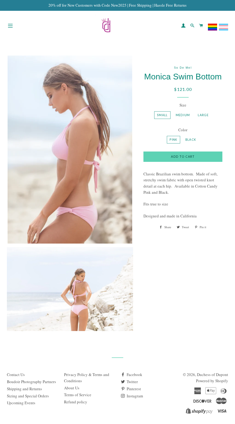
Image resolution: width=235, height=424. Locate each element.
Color (182, 129)
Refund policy (75, 401)
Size (182, 105)
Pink (173, 139)
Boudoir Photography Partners (31, 381)
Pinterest (133, 388)
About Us (71, 387)
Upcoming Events (21, 402)
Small (162, 115)
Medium (183, 115)
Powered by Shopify (212, 380)
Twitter (132, 381)
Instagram (134, 396)
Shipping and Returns (24, 388)
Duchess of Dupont (212, 374)
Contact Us (16, 374)
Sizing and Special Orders (28, 396)
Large (203, 115)
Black (190, 139)
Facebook (134, 374)
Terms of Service (77, 394)
